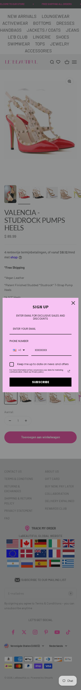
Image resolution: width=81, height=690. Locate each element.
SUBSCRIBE (40, 382)
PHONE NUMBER (19, 341)
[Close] (73, 303)
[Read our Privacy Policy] (68, 371)
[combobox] (19, 350)
